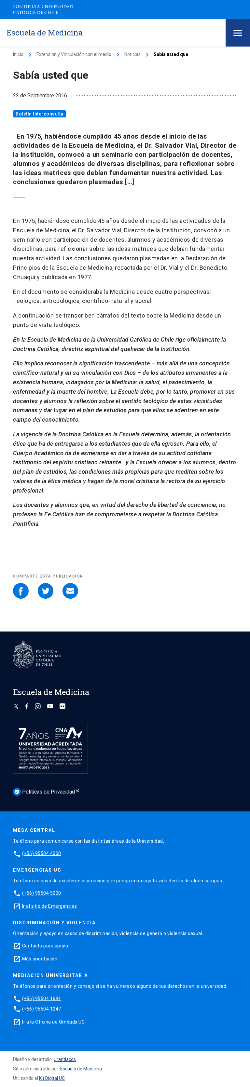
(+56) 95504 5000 (41, 893)
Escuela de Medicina (81, 1068)
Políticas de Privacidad (44, 792)
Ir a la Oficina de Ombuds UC (53, 1022)
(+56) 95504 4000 (41, 853)
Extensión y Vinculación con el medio (73, 54)
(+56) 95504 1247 (41, 1009)
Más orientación (40, 958)
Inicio (18, 54)
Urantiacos (65, 1059)
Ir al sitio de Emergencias (49, 906)
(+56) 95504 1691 (41, 998)
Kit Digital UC (52, 1078)
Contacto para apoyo (45, 945)
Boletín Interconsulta (39, 113)
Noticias (132, 54)
